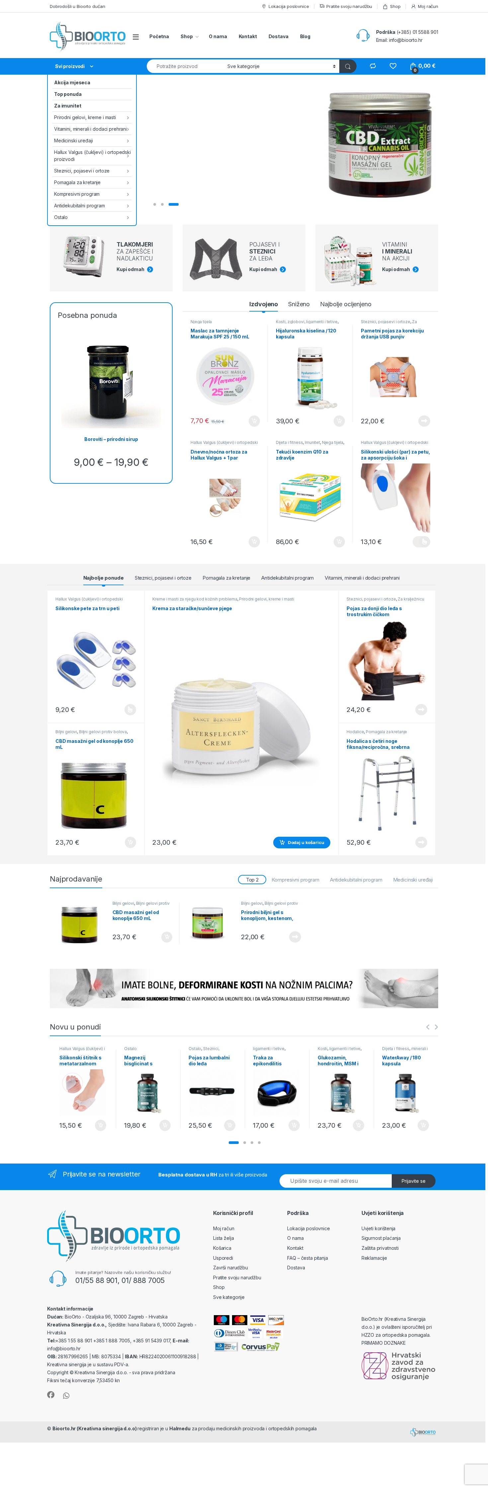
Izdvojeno (263, 304)
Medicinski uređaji (73, 140)
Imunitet (312, 442)
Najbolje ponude (103, 578)
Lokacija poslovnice (289, 6)
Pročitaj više (422, 421)
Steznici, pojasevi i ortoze (82, 171)
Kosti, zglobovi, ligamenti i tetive (307, 321)
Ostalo (61, 217)
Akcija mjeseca (72, 82)
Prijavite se (414, 1181)
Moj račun (428, 6)
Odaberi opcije (421, 541)
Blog (305, 36)
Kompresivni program (77, 194)
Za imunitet (67, 105)
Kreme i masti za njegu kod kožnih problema (194, 599)
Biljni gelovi (66, 731)
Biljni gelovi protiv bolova (103, 731)
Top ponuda (68, 94)
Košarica (222, 1248)
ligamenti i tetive (268, 1048)
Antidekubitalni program (79, 205)
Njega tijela (201, 321)
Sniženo (299, 304)
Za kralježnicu (411, 599)
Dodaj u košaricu (251, 421)
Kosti (322, 1048)
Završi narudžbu (230, 1267)
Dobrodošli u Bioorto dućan (77, 6)
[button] (234, 1142)
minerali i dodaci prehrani (405, 1050)
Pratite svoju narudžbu (349, 6)
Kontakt (248, 36)
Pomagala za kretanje (77, 182)
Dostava (278, 36)
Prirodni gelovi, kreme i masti (85, 117)
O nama (218, 36)
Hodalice (355, 731)
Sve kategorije (229, 1297)
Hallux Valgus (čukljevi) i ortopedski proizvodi (92, 155)
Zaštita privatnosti (380, 1248)
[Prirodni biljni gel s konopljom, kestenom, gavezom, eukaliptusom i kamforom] (211, 923)
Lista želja (223, 1238)
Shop (395, 6)
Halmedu (180, 1428)
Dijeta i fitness (289, 442)
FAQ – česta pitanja (307, 1258)
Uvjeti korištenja (379, 1228)
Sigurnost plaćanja (381, 1238)
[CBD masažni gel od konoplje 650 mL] (83, 923)
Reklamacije (374, 1258)
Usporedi (223, 1258)
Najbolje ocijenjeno (345, 304)
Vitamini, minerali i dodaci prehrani (90, 129)
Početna (159, 36)
